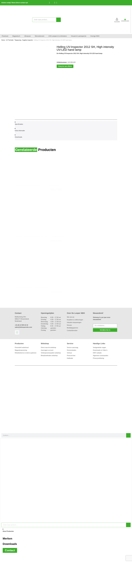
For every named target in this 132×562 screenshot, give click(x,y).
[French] (129, 2)
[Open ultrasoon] (32, 36)
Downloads (10, 543)
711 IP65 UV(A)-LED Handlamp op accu (33, 287)
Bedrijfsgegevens (72, 328)
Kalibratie (70, 358)
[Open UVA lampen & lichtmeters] (68, 36)
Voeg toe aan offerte (65, 66)
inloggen (117, 21)
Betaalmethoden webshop (49, 355)
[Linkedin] (17, 332)
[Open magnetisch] (21, 36)
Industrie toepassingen (74, 322)
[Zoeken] (58, 20)
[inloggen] (117, 19)
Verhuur (69, 353)
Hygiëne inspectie (27, 40)
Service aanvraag (72, 347)
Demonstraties (71, 350)
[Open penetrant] (9, 36)
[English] (126, 2)
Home (3, 40)
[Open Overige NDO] (100, 36)
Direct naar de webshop (48, 347)
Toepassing (18, 40)
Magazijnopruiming (21, 350)
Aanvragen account (47, 350)
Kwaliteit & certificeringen (75, 320)
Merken (7, 538)
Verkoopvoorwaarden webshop (51, 353)
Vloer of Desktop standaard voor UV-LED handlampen (39, 236)
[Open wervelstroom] (45, 36)
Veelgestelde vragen (99, 347)
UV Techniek (9, 40)
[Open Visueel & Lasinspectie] (87, 36)
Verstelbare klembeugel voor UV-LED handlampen (37, 185)
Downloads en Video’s (100, 350)
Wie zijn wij (70, 317)
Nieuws (69, 325)
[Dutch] (123, 2)
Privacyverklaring (98, 358)
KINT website (97, 353)
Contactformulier (72, 330)
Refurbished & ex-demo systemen (25, 353)
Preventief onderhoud (22, 347)
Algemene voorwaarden (100, 355)
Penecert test (71, 355)
